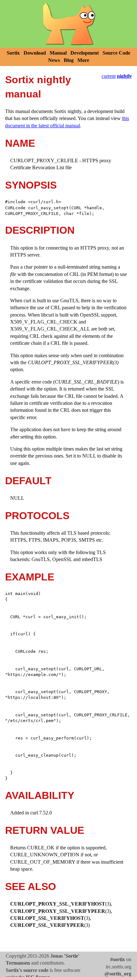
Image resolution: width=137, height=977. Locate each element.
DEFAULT (28, 480)
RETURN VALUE (44, 830)
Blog (69, 60)
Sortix (13, 53)
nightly (124, 76)
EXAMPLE (29, 577)
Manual (58, 53)
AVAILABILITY (39, 795)
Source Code (116, 53)
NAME (20, 143)
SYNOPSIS (31, 185)
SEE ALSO (30, 886)
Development (84, 53)
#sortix (117, 959)
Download (35, 53)
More (83, 60)
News (54, 60)
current (109, 76)
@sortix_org (118, 973)
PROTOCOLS (37, 515)
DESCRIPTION (40, 230)
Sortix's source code (27, 970)
